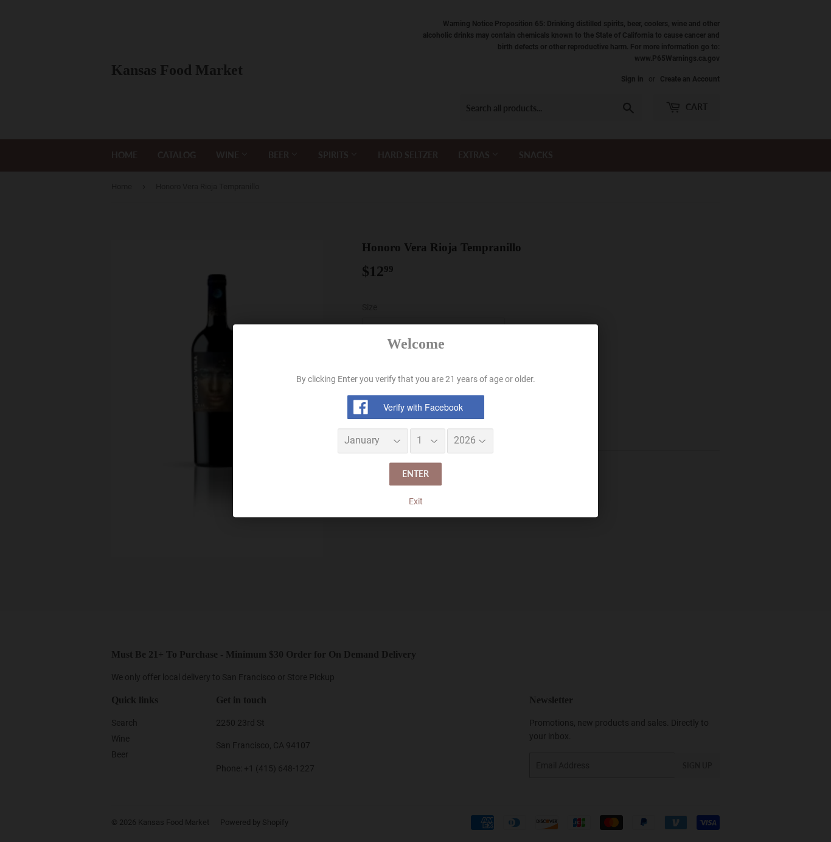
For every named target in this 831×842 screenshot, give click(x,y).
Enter (415, 473)
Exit (416, 501)
